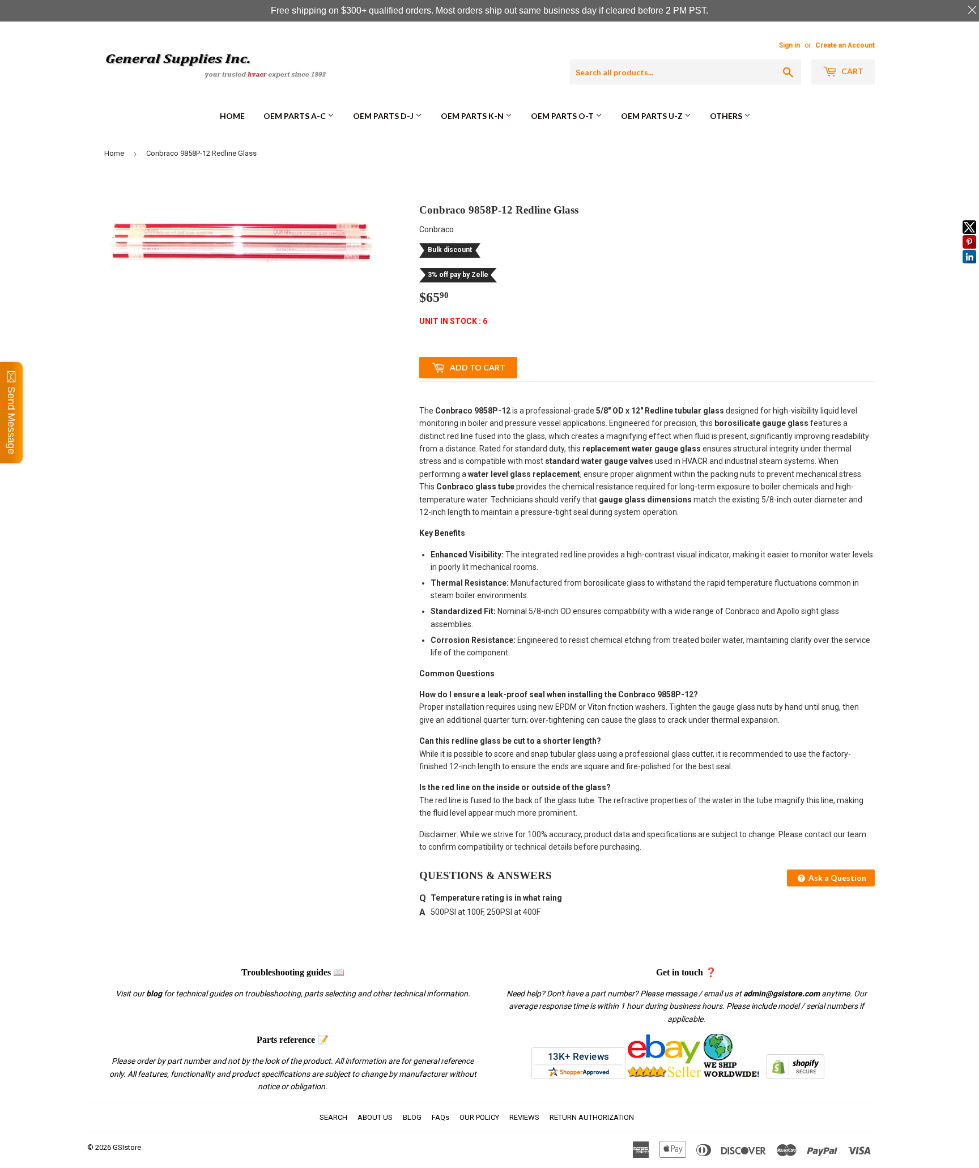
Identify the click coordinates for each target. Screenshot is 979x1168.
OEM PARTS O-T (563, 116)
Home (232, 116)
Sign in (789, 45)
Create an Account (845, 45)
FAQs (440, 1117)
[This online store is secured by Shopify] (795, 1076)
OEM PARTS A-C (295, 116)
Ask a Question (836, 878)
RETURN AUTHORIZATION (592, 1117)
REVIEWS (524, 1117)
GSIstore (127, 1147)
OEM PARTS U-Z (652, 116)
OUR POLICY (479, 1117)
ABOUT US (375, 1117)
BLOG (412, 1117)
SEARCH (333, 1117)
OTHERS (727, 116)
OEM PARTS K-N (473, 116)
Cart (851, 71)
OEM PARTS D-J (384, 116)
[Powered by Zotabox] (969, 268)
